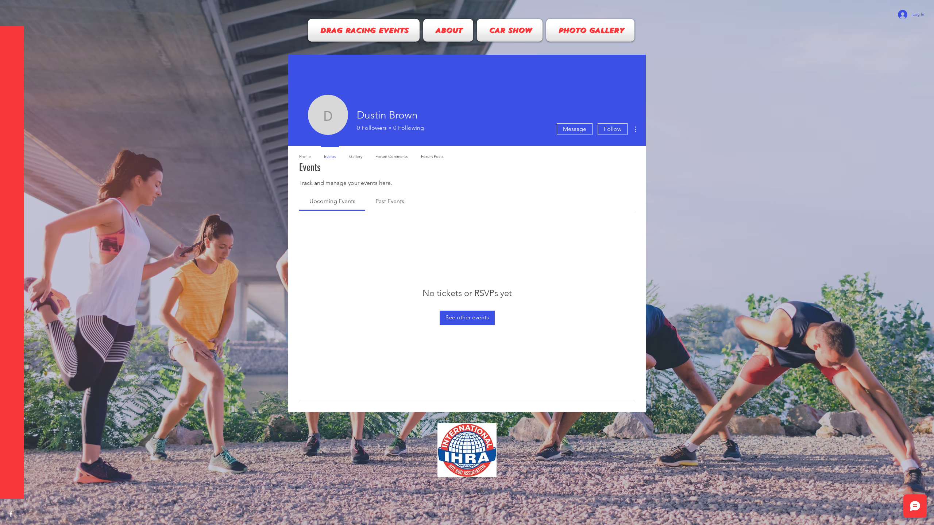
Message (574, 128)
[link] (332, 201)
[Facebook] (11, 514)
